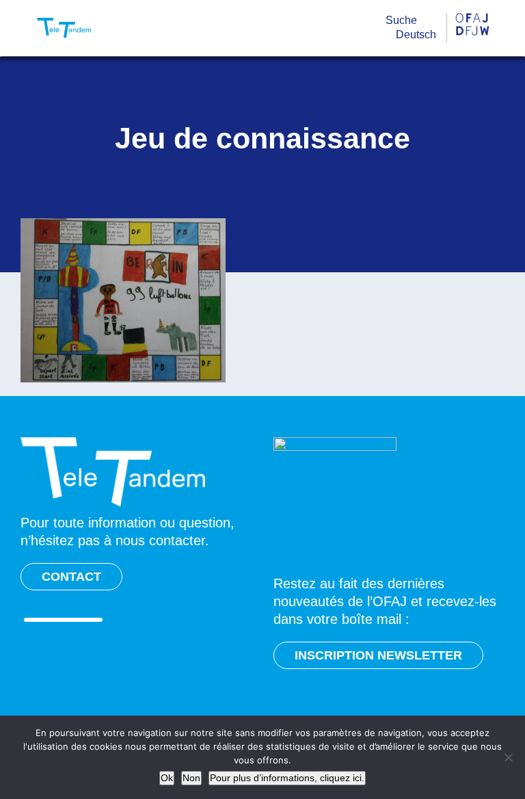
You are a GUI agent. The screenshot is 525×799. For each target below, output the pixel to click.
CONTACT (71, 577)
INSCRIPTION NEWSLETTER (378, 655)
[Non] (508, 757)
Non (191, 777)
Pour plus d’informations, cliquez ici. (287, 777)
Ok (167, 777)
